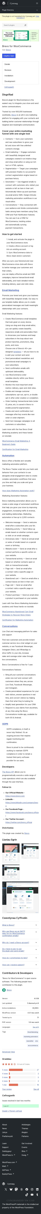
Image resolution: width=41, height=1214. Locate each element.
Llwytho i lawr (9, 56)
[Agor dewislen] (37, 3)
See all (36, 1089)
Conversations (10, 626)
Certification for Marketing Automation (17, 620)
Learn (4, 1143)
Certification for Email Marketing (15, 449)
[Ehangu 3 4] (17, 867)
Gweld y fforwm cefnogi (12, 1111)
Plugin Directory (8, 10)
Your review (7, 1089)
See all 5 (36, 1027)
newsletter (29, 1041)
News (4, 1128)
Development (9, 81)
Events (24, 1147)
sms (36, 1041)
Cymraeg (10, 1184)
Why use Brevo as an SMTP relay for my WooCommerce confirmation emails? (13, 933)
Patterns (25, 1136)
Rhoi (24, 1151)
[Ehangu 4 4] (36, 884)
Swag (25, 1155)
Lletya (4, 1132)
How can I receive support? (13, 965)
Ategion (25, 1132)
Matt (5, 1166)
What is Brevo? (8, 925)
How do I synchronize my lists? (15, 958)
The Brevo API (8, 772)
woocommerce (33, 1045)
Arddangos (26, 1125)
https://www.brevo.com (15, 796)
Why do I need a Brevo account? (15, 943)
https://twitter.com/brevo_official (18, 822)
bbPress (6, 1170)
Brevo (8, 50)
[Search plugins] (25, 25)
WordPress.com (9, 1162)
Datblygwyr (6, 1151)
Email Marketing (10, 290)
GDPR (5, 724)
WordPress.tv (8, 1155)
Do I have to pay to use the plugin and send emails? (13, 950)
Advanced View (8, 1052)
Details (7, 64)
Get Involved (27, 1143)
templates (17, 352)
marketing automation (31, 1036)
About (4, 1125)
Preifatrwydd (7, 1136)
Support (5, 1147)
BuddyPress (8, 1174)
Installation (8, 76)
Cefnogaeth (9, 87)
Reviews (7, 70)
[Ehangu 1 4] (17, 846)
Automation (8, 455)
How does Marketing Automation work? (18, 491)
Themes (25, 1128)
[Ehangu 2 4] (36, 846)
